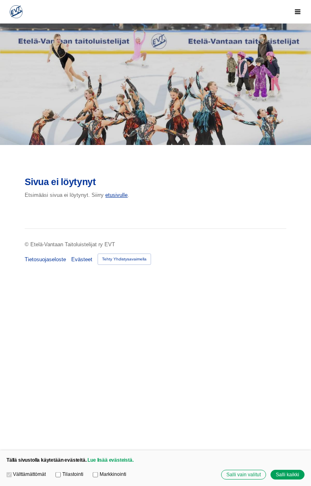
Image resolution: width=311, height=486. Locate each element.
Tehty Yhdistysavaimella (124, 259)
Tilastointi (72, 474)
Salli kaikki (287, 474)
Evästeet (81, 259)
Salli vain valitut (243, 474)
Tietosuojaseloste (45, 259)
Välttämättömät (29, 474)
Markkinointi (113, 474)
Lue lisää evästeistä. (110, 460)
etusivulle (116, 195)
